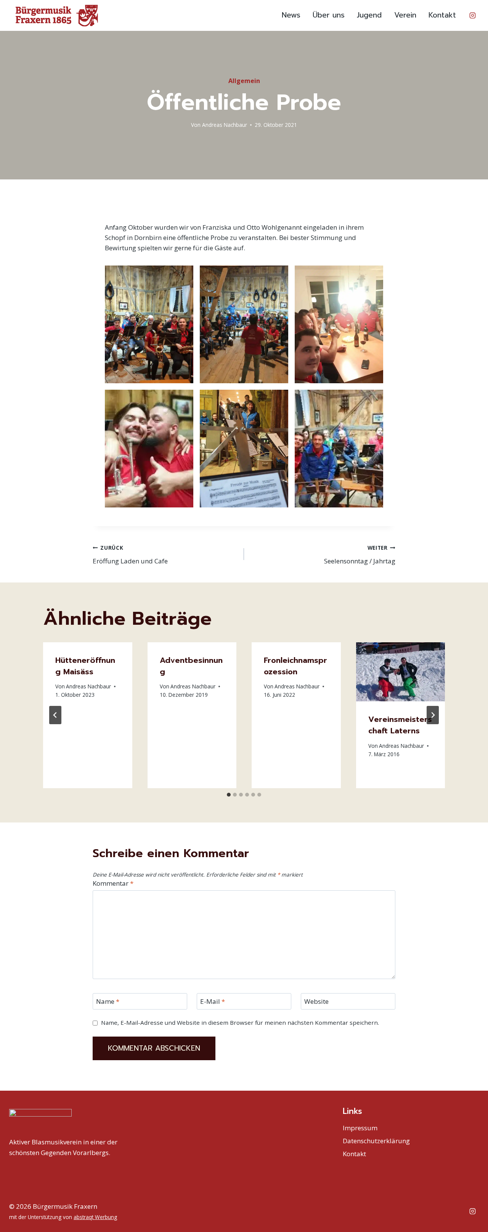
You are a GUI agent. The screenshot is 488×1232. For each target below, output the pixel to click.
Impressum (360, 1127)
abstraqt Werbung (95, 1217)
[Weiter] (433, 715)
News (291, 15)
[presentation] (400, 672)
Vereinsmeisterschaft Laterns (400, 725)
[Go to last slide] (55, 715)
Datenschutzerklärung (376, 1140)
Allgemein (244, 81)
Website (316, 1001)
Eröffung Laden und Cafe (130, 554)
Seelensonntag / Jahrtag (359, 554)
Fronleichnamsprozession (295, 665)
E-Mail (212, 1001)
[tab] (229, 795)
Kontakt (442, 15)
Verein (405, 15)
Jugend (369, 15)
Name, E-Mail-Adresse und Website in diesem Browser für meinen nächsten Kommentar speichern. (240, 1022)
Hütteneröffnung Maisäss (85, 665)
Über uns (329, 15)
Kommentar (113, 883)
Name (107, 1001)
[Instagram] (472, 15)
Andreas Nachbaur (224, 124)
